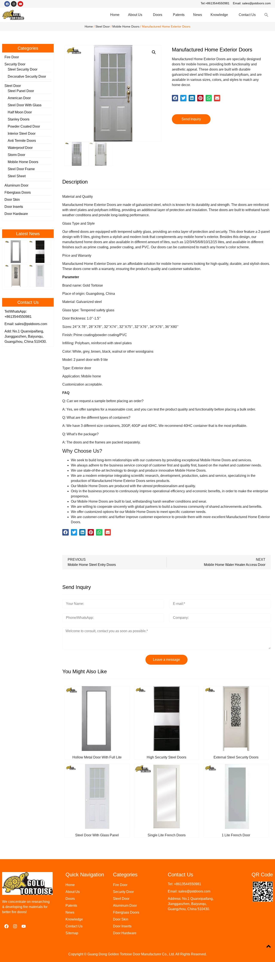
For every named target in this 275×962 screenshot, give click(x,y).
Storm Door (16, 155)
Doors (157, 15)
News (197, 15)
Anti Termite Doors (22, 140)
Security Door (15, 64)
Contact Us (247, 15)
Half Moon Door (20, 112)
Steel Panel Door (21, 91)
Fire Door (12, 57)
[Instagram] (14, 4)
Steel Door (102, 26)
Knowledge (219, 15)
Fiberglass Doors (18, 192)
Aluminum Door (16, 185)
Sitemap (72, 933)
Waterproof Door (20, 148)
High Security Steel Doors (166, 757)
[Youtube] (20, 4)
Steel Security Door (22, 69)
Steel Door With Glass (24, 105)
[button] (175, 98)
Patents (179, 15)
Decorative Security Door (27, 76)
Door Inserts (14, 206)
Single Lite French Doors (167, 835)
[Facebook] (7, 4)
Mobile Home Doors (125, 26)
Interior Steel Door (21, 133)
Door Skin (12, 199)
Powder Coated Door (24, 126)
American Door (19, 98)
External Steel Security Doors (236, 757)
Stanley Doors (18, 119)
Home (114, 15)
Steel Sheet (17, 176)
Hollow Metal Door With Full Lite (97, 757)
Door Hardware (16, 214)
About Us (135, 15)
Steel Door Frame (21, 169)
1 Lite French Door (236, 835)
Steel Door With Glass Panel (97, 835)
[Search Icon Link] (266, 15)
